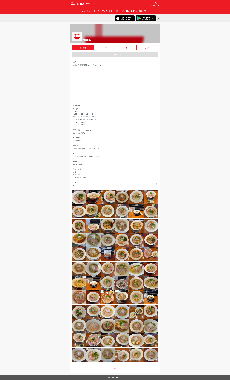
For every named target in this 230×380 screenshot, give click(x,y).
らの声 (147, 48)
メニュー (104, 48)
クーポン (125, 48)
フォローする (115, 55)
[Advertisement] (115, 86)
